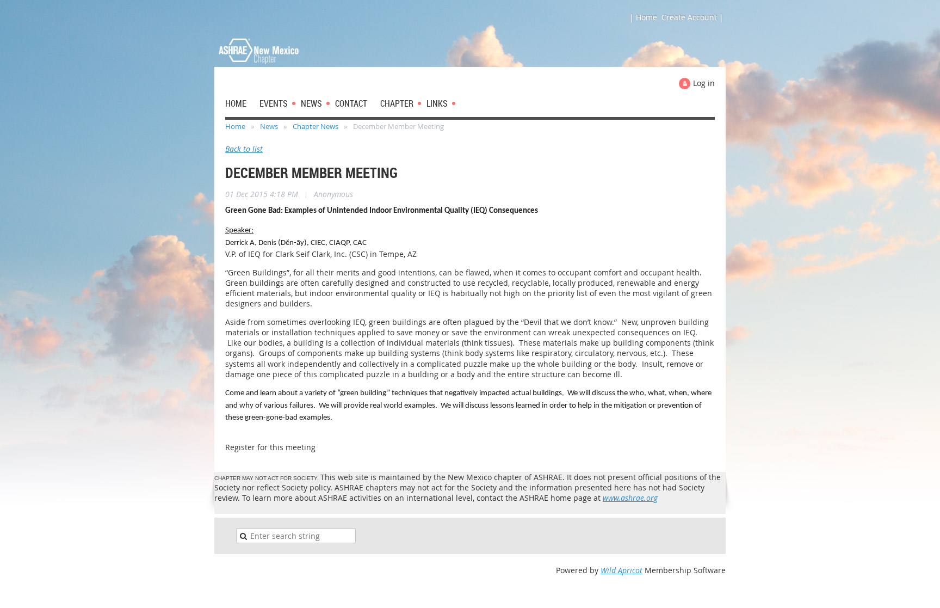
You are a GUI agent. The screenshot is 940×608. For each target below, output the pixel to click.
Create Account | (692, 17)
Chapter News (315, 126)
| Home (643, 17)
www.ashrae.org (630, 498)
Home (235, 126)
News (269, 126)
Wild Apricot (621, 570)
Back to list (244, 149)
